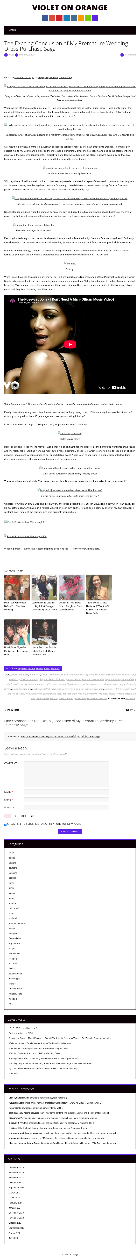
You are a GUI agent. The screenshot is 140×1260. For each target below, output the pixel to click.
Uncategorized (43, 668)
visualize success (107, 693)
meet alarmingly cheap (43, 688)
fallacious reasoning (29, 679)
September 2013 (16, 1228)
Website (9, 807)
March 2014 (14, 1198)
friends (31, 668)
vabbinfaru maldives (88, 693)
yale (11, 1004)
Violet (11, 54)
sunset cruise (49, 693)
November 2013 (16, 1218)
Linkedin (67, 18)
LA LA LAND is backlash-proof (23, 1028)
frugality (12, 903)
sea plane (109, 688)
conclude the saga (24, 77)
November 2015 (16, 1172)
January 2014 (15, 1208)
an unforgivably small (64, 108)
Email (88, 18)
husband (13, 918)
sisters (12, 968)
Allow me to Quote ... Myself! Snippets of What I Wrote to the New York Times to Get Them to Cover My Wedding (60, 1038)
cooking (12, 878)
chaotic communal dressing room (77, 674)
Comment (10, 763)
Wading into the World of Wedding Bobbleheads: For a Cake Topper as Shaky (45, 1058)
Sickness (13, 963)
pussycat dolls (96, 688)
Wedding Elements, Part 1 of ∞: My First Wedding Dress (34, 1053)
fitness (12, 893)
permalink (130, 698)
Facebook (45, 18)
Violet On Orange (70, 7)
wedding (55, 668)
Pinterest (59, 18)
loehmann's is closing (112, 684)
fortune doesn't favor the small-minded (85, 679)
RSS (81, 18)
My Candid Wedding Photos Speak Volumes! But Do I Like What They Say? (43, 1068)
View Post (13, 1073)
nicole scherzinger (64, 688)
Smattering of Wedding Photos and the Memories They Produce (38, 1048)
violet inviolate (15, 994)
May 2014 (13, 1193)
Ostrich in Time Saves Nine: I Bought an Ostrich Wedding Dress (71, 606)
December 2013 (16, 1213)
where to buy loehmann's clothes (91, 698)
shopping (13, 958)
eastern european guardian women (112, 674)
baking (12, 858)
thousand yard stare (67, 693)
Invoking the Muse (17, 923)
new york (13, 933)
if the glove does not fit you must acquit (66, 684)
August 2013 (14, 1233)
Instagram (74, 18)
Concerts (13, 873)
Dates (11, 883)
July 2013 (13, 1238)
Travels (12, 984)
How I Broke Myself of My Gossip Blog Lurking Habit (16, 651)
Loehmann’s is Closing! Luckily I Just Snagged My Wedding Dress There (44, 606)
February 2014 (15, 1203)
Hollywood (14, 908)
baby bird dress (20, 674)
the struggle (14, 979)
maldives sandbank (21, 688)
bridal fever (34, 674)
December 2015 (16, 1167)
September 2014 (16, 1187)
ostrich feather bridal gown (91, 108)
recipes (12, 948)
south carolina (15, 974)
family (11, 888)
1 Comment (130, 54)
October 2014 (15, 1183)
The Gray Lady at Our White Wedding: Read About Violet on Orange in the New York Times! (51, 1063)
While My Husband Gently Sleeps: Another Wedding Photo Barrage (40, 1043)
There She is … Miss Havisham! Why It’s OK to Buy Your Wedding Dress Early (98, 608)
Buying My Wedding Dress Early (55, 77)
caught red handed (50, 674)
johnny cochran (93, 684)
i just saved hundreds (35, 684)
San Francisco (15, 953)
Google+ (52, 18)
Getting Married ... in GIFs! (21, 1033)
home (11, 913)
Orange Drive (15, 938)
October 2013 (15, 1223)
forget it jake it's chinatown (52, 679)
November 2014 (16, 1177)
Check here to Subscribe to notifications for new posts (43, 823)
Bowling (12, 863)
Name (8, 791)
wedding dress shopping (62, 698)
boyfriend (22, 668)
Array (11, 853)
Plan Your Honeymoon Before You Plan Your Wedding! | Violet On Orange (60, 736)
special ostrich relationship (29, 693)
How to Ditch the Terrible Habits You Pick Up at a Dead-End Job (44, 651)
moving (12, 928)
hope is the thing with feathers (119, 679)
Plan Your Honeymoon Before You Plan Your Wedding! (15, 606)
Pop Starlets (14, 943)
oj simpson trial (81, 688)
